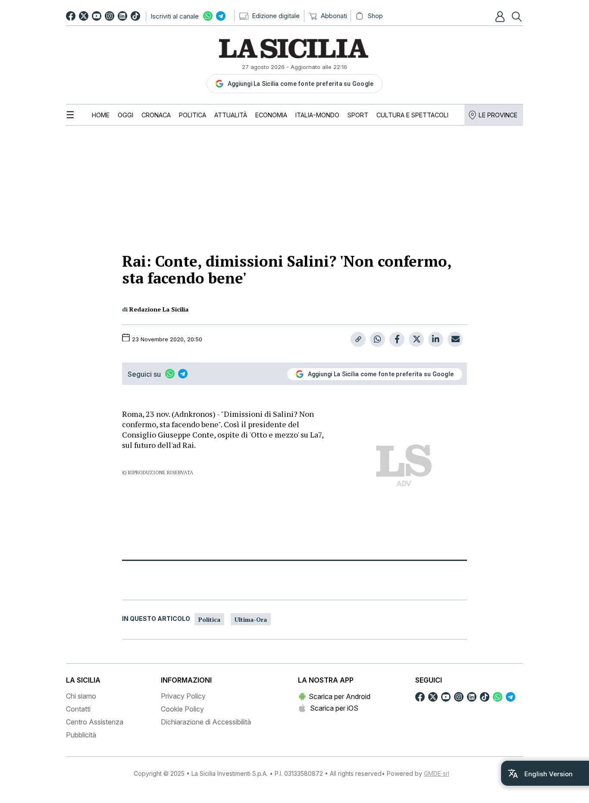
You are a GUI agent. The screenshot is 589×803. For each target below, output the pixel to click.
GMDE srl (436, 773)
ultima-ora (251, 619)
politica (209, 619)
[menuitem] (101, 115)
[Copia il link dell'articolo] (358, 339)
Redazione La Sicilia (158, 309)
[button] (501, 16)
